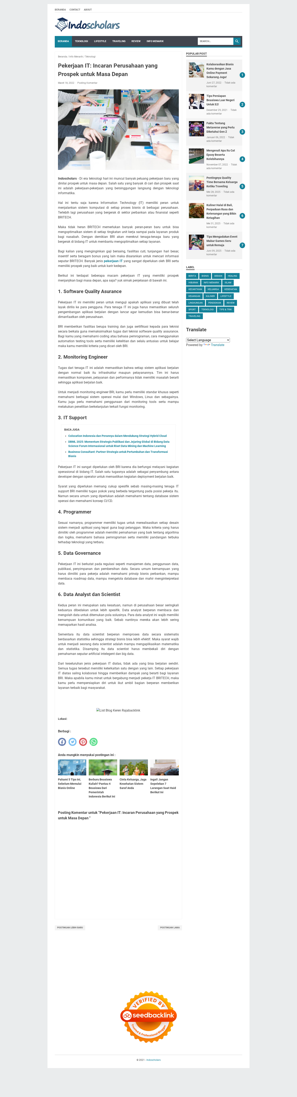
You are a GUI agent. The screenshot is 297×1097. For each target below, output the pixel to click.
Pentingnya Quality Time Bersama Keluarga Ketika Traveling (222, 182)
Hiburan (193, 282)
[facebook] (62, 742)
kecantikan (195, 289)
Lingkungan (196, 303)
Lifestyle (100, 41)
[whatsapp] (94, 742)
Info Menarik (155, 41)
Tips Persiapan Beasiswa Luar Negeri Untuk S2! (220, 100)
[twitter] (72, 742)
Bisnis (205, 276)
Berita (192, 276)
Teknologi (81, 41)
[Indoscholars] (87, 24)
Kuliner (210, 296)
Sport (192, 309)
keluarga (213, 289)
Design (218, 276)
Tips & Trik (225, 309)
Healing (232, 276)
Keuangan (194, 296)
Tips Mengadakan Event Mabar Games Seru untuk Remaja (221, 241)
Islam (228, 282)
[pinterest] (83, 742)
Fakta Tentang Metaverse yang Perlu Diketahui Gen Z (220, 127)
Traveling (118, 41)
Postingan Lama (170, 927)
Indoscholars (153, 1060)
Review (136, 41)
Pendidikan (214, 303)
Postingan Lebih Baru (70, 927)
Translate (217, 345)
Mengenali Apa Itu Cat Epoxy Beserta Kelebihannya (220, 155)
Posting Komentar (87, 83)
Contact (75, 9)
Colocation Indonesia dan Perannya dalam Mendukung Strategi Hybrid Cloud (117, 435)
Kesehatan (230, 289)
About (88, 9)
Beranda (60, 9)
